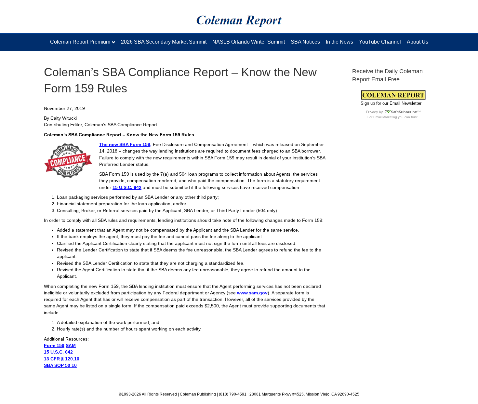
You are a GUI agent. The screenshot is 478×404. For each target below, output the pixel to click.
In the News (339, 42)
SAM (71, 345)
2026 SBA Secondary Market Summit (163, 42)
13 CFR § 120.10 (61, 358)
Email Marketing (385, 117)
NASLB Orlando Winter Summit (248, 42)
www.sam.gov (252, 292)
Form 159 (54, 345)
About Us (417, 42)
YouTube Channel (380, 42)
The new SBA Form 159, (125, 144)
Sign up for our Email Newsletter (391, 103)
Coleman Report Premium (80, 42)
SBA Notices (305, 42)
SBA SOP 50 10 (60, 365)
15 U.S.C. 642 (127, 187)
